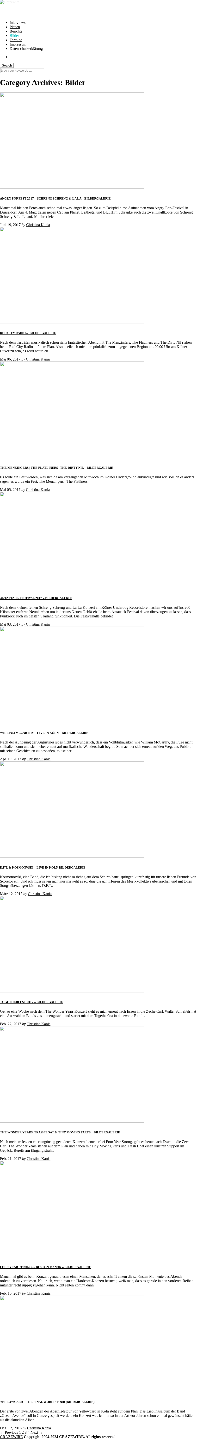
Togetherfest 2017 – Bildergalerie (31, 1002)
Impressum (18, 44)
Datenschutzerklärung (26, 49)
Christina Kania (38, 225)
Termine (16, 40)
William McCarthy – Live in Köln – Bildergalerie (44, 733)
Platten (15, 27)
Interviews (17, 22)
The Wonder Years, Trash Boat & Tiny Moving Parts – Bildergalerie (60, 1132)
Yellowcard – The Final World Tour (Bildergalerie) (47, 1402)
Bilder (14, 35)
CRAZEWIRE (11, 1437)
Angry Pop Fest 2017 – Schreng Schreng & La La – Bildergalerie (55, 198)
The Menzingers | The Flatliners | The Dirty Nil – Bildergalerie (56, 467)
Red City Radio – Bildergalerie (28, 333)
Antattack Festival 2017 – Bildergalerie (36, 598)
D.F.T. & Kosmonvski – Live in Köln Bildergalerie (43, 867)
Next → (37, 1432)
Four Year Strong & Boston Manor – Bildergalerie (45, 1267)
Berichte (16, 31)
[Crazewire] (9, 2)
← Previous (9, 1432)
